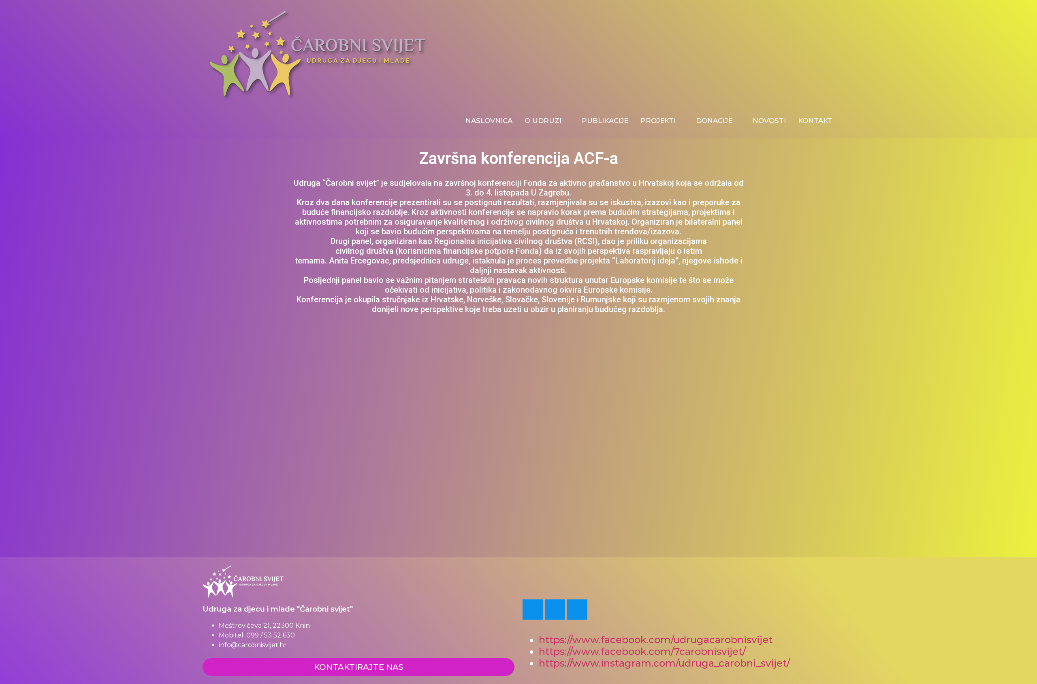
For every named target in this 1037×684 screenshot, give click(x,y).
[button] (299, 459)
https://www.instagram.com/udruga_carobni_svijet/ (665, 663)
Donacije (714, 121)
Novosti (769, 121)
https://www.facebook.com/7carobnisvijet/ (642, 651)
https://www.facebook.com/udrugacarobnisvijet (655, 640)
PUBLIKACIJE (605, 121)
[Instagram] (577, 609)
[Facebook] (533, 609)
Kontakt (815, 121)
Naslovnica (488, 121)
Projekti (658, 121)
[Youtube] (555, 609)
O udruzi (543, 121)
